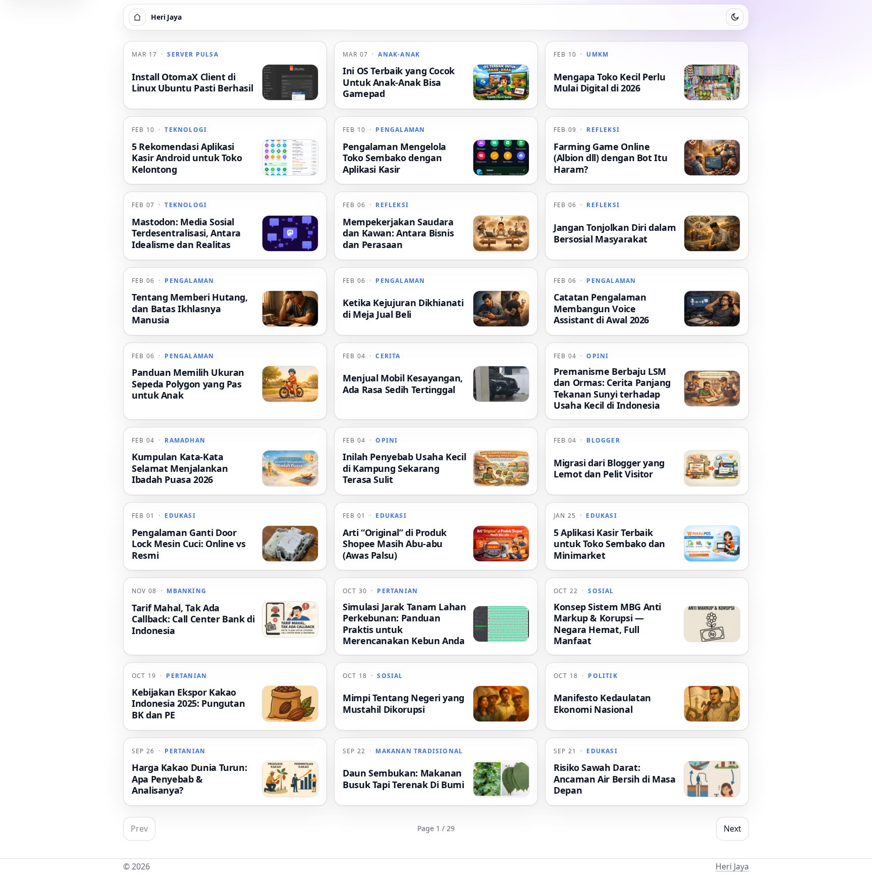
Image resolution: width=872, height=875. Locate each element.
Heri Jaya (732, 866)
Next (732, 828)
